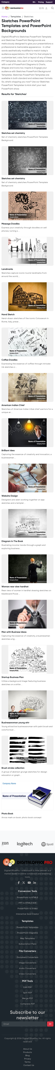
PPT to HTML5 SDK (28, 903)
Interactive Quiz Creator (27, 914)
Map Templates (27, 938)
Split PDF (27, 992)
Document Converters (27, 957)
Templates (15, 16)
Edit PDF (27, 987)
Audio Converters (27, 968)
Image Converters (27, 963)
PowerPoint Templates (27, 927)
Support (49, 2)
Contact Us (28, 1065)
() (42, 8)
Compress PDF (27, 1004)
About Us (27, 1049)
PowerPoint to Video (28, 908)
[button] (47, 8)
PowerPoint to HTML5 (27, 897)
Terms (27, 1062)
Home (5, 16)
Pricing (41, 2)
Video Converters (27, 974)
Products (27, 1052)
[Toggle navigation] (3, 8)
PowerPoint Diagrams (27, 933)
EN (34, 2)
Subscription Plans (27, 944)
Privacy (27, 1059)
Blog (27, 1055)
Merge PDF (27, 998)
